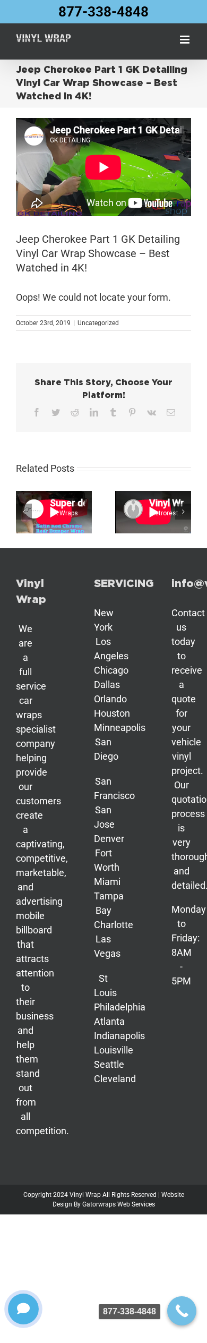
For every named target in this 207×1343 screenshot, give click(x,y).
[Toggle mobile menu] (185, 39)
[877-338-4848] (181, 1310)
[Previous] (24, 512)
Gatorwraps (99, 1204)
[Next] (183, 512)
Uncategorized (98, 323)
